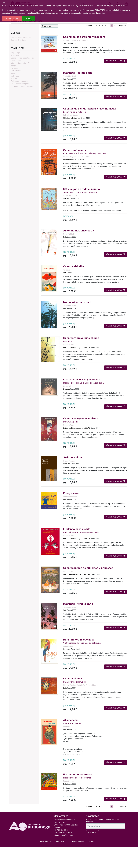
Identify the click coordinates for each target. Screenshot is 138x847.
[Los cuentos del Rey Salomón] (49, 387)
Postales (14, 78)
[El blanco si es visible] (50, 541)
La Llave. (66, 649)
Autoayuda (15, 55)
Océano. (66, 198)
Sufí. (65, 43)
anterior (89, 26)
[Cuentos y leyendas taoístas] (49, 429)
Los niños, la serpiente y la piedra (84, 36)
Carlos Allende (68, 386)
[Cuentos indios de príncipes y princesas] (50, 580)
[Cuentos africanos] (49, 162)
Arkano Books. (68, 159)
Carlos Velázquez (70, 196)
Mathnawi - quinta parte (77, 72)
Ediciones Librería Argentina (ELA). (76, 347)
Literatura (14, 68)
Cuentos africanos (74, 150)
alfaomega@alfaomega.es (64, 835)
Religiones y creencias (19, 81)
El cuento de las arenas (77, 774)
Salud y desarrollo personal (21, 84)
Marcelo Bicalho (69, 685)
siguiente (122, 26)
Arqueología (15, 53)
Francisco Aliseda (70, 497)
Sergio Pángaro (69, 461)
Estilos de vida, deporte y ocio (22, 58)
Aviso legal (60, 841)
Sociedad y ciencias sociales (22, 86)
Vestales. (66, 464)
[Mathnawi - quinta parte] (49, 85)
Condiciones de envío (76, 841)
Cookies (91, 841)
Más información (12, 18)
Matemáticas (16, 71)
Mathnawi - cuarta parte (77, 302)
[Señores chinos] (49, 469)
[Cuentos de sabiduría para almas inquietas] (49, 119)
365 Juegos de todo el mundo (81, 189)
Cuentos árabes (72, 678)
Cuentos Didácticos (18, 40)
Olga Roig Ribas (83, 157)
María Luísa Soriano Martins (87, 685)
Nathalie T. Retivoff (80, 40)
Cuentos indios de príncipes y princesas (88, 567)
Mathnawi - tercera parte (78, 603)
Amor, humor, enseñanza (78, 230)
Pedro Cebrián (68, 781)
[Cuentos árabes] (49, 686)
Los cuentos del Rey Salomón (81, 379)
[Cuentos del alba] (49, 278)
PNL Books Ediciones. (71, 118)
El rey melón (71, 493)
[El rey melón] (49, 500)
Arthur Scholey (68, 646)
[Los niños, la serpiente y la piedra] (49, 44)
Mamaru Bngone (69, 157)
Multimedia (15, 76)
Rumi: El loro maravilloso (79, 639)
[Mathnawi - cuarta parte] (49, 314)
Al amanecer (70, 720)
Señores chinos (72, 457)
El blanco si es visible (76, 529)
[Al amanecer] (49, 732)
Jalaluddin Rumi (69, 76)
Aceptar (29, 18)
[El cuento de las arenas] (49, 781)
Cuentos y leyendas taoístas (80, 418)
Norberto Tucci (68, 345)
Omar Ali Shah (68, 234)
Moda (13, 73)
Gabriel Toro (68, 40)
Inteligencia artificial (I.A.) (20, 63)
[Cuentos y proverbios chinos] (50, 349)
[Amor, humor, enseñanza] (49, 243)
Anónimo (66, 270)
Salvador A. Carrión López (73, 115)
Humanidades (16, 60)
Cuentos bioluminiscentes (21, 37)
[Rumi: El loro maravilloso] (49, 651)
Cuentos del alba (73, 266)
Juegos (13, 66)
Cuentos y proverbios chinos (81, 338)
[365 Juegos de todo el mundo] (49, 199)
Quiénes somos (46, 841)
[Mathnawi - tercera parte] (49, 616)
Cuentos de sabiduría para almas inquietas (89, 108)
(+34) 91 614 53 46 (61, 830)
